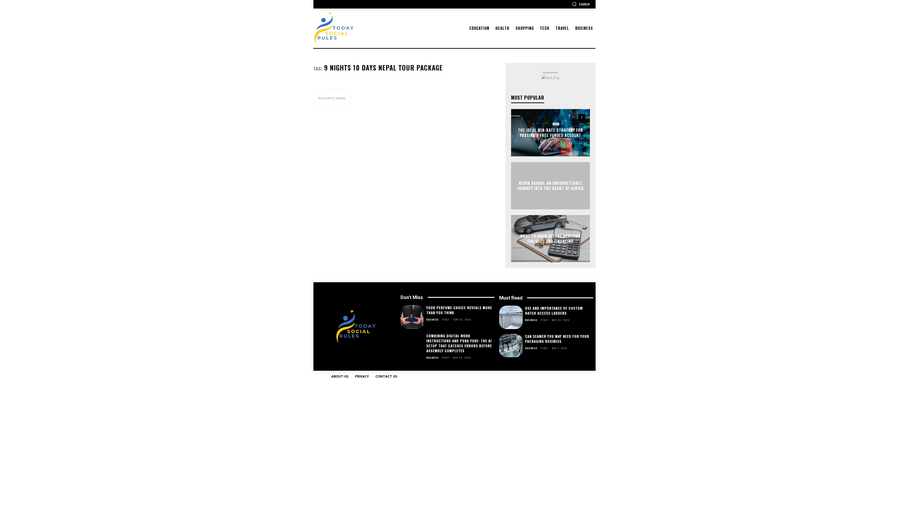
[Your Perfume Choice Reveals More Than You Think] (412, 317)
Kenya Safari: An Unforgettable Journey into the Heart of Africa (550, 185)
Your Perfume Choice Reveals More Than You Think (459, 310)
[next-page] (581, 117)
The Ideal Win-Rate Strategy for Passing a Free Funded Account (550, 132)
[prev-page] (573, 117)
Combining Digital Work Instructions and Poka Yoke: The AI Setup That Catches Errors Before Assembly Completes (459, 343)
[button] (581, 4)
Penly (445, 319)
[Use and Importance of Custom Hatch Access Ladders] (511, 317)
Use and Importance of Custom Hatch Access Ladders (554, 310)
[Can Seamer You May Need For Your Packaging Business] (511, 345)
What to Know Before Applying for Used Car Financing (550, 238)
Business (432, 319)
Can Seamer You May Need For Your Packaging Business (557, 339)
